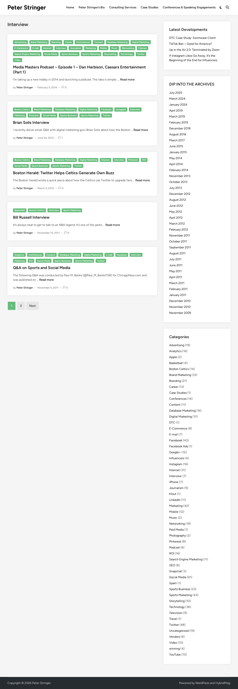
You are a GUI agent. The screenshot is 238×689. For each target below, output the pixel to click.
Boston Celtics (22, 109)
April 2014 (176, 164)
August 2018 (177, 134)
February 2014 (178, 170)
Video (18, 60)
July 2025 (175, 92)
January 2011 (177, 295)
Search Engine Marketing (27, 54)
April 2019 (176, 110)
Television (175, 613)
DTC (172, 422)
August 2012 (177, 200)
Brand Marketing (39, 42)
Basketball (20, 210)
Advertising (20, 42)
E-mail (35, 48)
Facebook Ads (178, 446)
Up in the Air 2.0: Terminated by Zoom (194, 49)
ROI (144, 160)
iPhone (173, 482)
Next (32, 306)
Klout (172, 494)
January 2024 (178, 104)
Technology (127, 54)
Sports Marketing (91, 54)
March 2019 (177, 116)
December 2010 (180, 301)
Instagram (121, 109)
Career (68, 42)
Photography (177, 535)
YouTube (175, 654)
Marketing (91, 48)
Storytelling (110, 54)
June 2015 (176, 146)
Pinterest (33, 115)
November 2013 (179, 176)
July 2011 (175, 259)
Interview (61, 48)
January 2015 (178, 152)
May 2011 (175, 271)
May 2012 (175, 211)
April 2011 (175, 277)
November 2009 (180, 313)
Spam (173, 583)
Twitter (141, 54)
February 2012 (178, 229)
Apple (173, 357)
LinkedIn (174, 500)
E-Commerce (21, 48)
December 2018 (180, 128)
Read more (127, 79)
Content (98, 42)
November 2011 (179, 235)
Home (70, 7)
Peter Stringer (26, 7)
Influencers (176, 458)
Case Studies (149, 7)
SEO (172, 565)
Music (114, 48)
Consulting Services (122, 7)
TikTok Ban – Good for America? (190, 44)
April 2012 (176, 217)
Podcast (142, 48)
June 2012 (176, 205)
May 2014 (175, 158)
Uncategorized (179, 630)
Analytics (19, 255)
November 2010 (180, 307)
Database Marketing (117, 42)
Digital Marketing (140, 42)
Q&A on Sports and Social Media (41, 267)
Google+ (175, 452)
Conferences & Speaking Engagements (189, 7)
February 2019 (178, 122)
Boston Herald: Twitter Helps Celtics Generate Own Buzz (63, 172)
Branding (56, 42)
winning (174, 648)
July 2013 (175, 188)
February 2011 (178, 289)
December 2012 (179, 194)
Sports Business (70, 54)
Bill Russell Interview (31, 217)
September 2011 (180, 247)
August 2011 (177, 253)
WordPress (202, 683)
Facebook (106, 109)
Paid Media (176, 529)
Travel (173, 619)
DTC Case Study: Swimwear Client (192, 38)
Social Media (50, 54)
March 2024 (177, 98)
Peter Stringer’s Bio (92, 7)
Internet (47, 48)
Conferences (83, 42)
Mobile (103, 48)
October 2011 (178, 241)
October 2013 (178, 182)
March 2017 (177, 140)
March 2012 (177, 223)
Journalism (75, 48)
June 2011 (176, 265)
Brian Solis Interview (31, 122)
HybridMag (223, 683)
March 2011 (176, 283)
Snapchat (175, 571)
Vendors (174, 636)
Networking (128, 48)
